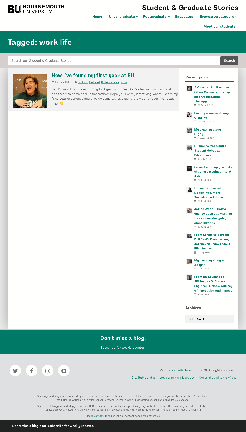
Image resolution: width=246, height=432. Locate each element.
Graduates (184, 16)
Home (97, 16)
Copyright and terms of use (217, 377)
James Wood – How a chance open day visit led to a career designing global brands (213, 216)
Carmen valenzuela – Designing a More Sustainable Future (209, 192)
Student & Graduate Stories (190, 7)
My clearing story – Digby (209, 132)
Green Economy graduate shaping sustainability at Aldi (213, 171)
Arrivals (83, 82)
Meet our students (219, 26)
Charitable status (143, 377)
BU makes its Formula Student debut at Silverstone (210, 150)
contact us (100, 416)
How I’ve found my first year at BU (93, 75)
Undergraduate (122, 16)
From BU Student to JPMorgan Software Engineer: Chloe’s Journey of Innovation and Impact (213, 283)
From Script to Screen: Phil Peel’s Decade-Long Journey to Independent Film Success (212, 241)
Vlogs (124, 82)
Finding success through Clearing (212, 115)
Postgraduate (155, 16)
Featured (94, 82)
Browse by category (217, 16)
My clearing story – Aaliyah (209, 262)
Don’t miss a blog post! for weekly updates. (53, 426)
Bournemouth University (36, 9)
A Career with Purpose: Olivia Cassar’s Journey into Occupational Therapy (212, 94)
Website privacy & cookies (177, 377)
